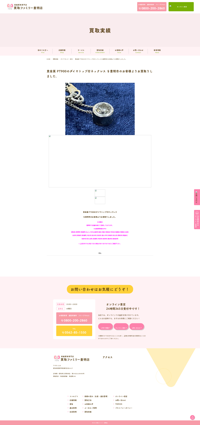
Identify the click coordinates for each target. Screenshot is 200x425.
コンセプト (74, 396)
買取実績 (87, 411)
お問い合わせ (120, 400)
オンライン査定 (121, 396)
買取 (71, 404)
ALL (100, 253)
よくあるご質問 (90, 408)
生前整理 (73, 411)
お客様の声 (88, 404)
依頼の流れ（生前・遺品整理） (96, 396)
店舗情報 (73, 400)
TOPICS (118, 404)
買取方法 (87, 400)
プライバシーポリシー (123, 408)
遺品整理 (73, 408)
